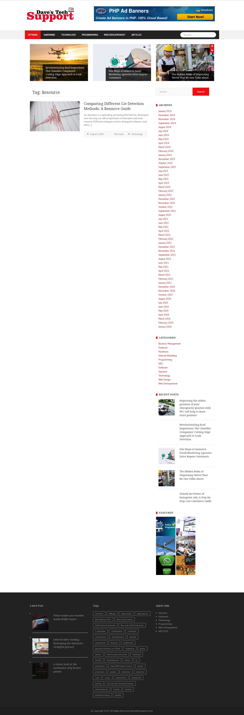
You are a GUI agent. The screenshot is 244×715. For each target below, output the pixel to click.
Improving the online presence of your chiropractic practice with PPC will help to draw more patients (195, 408)
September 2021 (167, 254)
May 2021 (163, 266)
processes (99, 672)
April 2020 (164, 314)
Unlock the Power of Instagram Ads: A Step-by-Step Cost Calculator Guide (195, 497)
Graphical (129, 648)
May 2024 (163, 139)
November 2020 (167, 290)
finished (114, 642)
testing (98, 683)
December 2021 (167, 246)
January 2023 (165, 194)
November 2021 (167, 250)
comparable (116, 631)
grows (142, 648)
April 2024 (164, 143)
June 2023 (164, 174)
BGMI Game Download (105, 625)
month (98, 660)
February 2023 (166, 190)
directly (132, 637)
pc (137, 660)
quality (113, 672)
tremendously (101, 689)
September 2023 (167, 166)
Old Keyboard (113, 660)
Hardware (49, 34)
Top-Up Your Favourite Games (120, 683)
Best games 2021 (103, 619)
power (140, 666)
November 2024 (167, 119)
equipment (100, 642)
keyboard (136, 654)
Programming (90, 34)
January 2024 (165, 155)
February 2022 (166, 238)
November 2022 (167, 202)
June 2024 (164, 135)
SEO (161, 363)
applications (142, 613)
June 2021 (164, 262)
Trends (116, 689)
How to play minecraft (117, 654)
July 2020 (163, 302)
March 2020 (164, 318)
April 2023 (164, 182)
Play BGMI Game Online (121, 666)
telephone (136, 677)
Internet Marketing (168, 355)
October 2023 (166, 162)
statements (121, 677)
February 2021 (166, 278)
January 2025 (165, 111)
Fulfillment (128, 642)
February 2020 (166, 322)
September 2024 (167, 123)
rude (97, 677)
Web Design (164, 379)
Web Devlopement (114, 34)
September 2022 (167, 210)
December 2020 (167, 286)
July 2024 (163, 131)
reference (126, 672)
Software (163, 367)
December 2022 (167, 198)
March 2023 (164, 186)
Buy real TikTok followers (132, 625)
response (140, 672)
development (118, 637)
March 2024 (164, 147)
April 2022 (164, 230)
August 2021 (165, 258)
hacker (98, 654)
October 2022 (166, 206)
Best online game (125, 619)
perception (100, 666)
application (126, 613)
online (127, 660)
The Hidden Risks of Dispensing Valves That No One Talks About (190, 76)
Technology (68, 34)
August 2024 (165, 127)
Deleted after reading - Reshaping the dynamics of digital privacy (68, 643)
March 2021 (164, 274)
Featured (163, 347)
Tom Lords (119, 134)
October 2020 (166, 294)
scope (107, 677)
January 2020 (165, 326)
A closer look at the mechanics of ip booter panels (67, 668)
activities (99, 613)
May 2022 (163, 226)
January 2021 (165, 282)
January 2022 (165, 242)
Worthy (118, 695)
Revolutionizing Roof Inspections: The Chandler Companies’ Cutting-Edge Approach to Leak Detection (65, 72)
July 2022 (163, 218)
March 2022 (164, 234)
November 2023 (167, 159)
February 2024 (166, 151)
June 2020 (164, 306)
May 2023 (163, 178)
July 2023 (163, 170)
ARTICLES (136, 34)
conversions (100, 637)
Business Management (170, 343)
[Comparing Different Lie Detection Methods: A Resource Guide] (55, 116)
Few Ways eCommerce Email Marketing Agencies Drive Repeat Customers (128, 74)
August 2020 (165, 298)
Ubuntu (128, 689)
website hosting (102, 695)
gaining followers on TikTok (107, 648)
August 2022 (165, 214)
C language (100, 631)
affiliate (112, 613)
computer (132, 631)
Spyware (33, 34)
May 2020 (163, 310)
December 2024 (167, 115)
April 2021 (164, 270)
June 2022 (164, 222)
